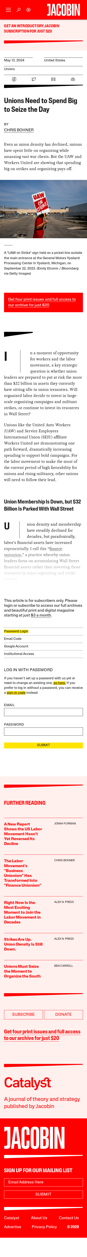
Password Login (16, 631)
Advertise (12, 1227)
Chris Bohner (19, 130)
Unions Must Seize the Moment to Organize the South (22, 972)
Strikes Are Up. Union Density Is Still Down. (23, 944)
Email (9, 705)
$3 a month (41, 615)
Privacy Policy (44, 1227)
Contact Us (69, 1218)
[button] (8, 9)
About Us (39, 1218)
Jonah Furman (65, 823)
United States (54, 60)
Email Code (12, 639)
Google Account (16, 646)
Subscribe (23, 1015)
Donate (63, 1015)
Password (14, 724)
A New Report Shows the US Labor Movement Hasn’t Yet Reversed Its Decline (23, 834)
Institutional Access (19, 654)
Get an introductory (24, 26)
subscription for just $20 (28, 31)
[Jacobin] (63, 9)
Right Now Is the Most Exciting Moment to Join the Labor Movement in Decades (22, 912)
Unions (9, 69)
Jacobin (51, 26)
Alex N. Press (64, 902)
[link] (28, 9)
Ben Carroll (63, 966)
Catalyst (11, 1218)
